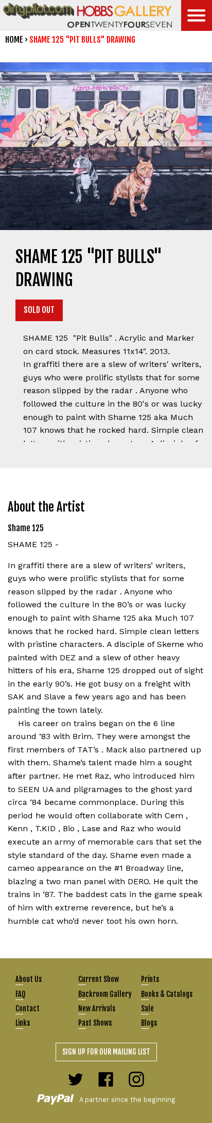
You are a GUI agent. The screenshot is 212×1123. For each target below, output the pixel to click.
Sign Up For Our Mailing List (106, 1051)
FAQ (20, 994)
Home (14, 39)
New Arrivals (96, 1008)
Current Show (98, 979)
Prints (150, 979)
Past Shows (95, 1023)
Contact (27, 1008)
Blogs (149, 1023)
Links (22, 1023)
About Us (28, 979)
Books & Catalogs (166, 994)
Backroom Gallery (105, 994)
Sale (147, 1008)
